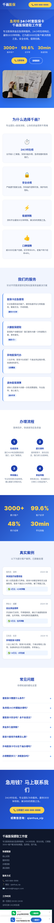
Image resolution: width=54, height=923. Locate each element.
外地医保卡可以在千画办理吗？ (17, 746)
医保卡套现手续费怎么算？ (15, 737)
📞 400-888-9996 (40, 5)
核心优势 (6, 856)
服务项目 (6, 860)
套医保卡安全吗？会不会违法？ (17, 717)
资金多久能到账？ (11, 727)
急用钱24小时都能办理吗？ (16, 708)
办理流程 (6, 864)
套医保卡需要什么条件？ (14, 698)
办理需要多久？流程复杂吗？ (16, 756)
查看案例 (35, 61)
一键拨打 (36, 920)
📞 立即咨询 (19, 60)
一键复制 (35, 913)
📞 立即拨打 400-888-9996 (27, 810)
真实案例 (6, 868)
